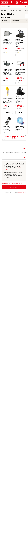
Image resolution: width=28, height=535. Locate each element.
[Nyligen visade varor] (26, 16)
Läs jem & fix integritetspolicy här (12, 183)
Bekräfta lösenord (6, 155)
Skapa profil (14, 187)
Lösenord (4, 146)
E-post (4, 139)
